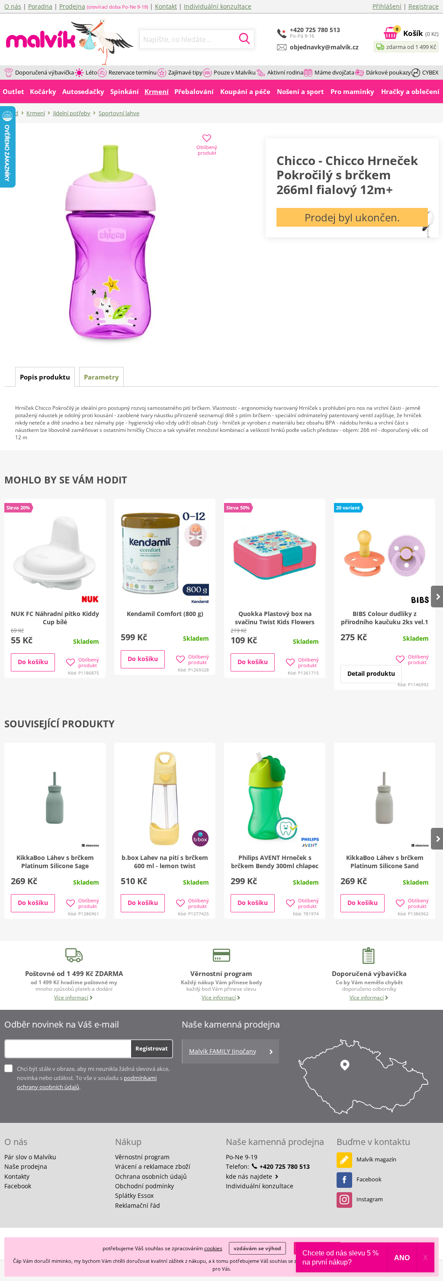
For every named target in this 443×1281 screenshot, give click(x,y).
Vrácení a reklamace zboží (152, 1166)
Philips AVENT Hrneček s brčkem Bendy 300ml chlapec (274, 861)
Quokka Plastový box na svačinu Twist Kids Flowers (275, 618)
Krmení (35, 113)
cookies (213, 1248)
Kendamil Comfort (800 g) (165, 614)
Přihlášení (386, 6)
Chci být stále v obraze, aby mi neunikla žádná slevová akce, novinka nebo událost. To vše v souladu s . (93, 1078)
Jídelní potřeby (71, 113)
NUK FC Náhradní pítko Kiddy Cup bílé (55, 618)
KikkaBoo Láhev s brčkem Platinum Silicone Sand (385, 861)
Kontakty (16, 1176)
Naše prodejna (25, 1166)
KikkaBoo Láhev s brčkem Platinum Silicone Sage (55, 861)
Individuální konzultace (217, 6)
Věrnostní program (142, 1157)
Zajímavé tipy (185, 72)
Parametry (101, 377)
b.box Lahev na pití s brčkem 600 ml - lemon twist (165, 861)
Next (437, 596)
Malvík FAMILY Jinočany (222, 1051)
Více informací (71, 997)
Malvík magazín (376, 1159)
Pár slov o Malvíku (30, 1157)
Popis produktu (45, 377)
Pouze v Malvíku (235, 72)
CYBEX (430, 72)
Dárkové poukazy (388, 72)
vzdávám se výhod (257, 1248)
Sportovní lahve (119, 113)
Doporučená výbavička (44, 72)
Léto (91, 72)
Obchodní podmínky (144, 1186)
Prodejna (72, 6)
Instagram (369, 1199)
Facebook (17, 1186)
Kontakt (166, 6)
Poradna (40, 6)
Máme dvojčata (334, 72)
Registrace (423, 6)
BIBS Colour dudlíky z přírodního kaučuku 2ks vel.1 (384, 618)
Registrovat (151, 1048)
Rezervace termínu (133, 72)
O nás (12, 6)
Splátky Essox (134, 1195)
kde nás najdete (250, 1176)
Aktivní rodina (285, 72)
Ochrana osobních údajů (151, 1176)
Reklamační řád (137, 1205)
